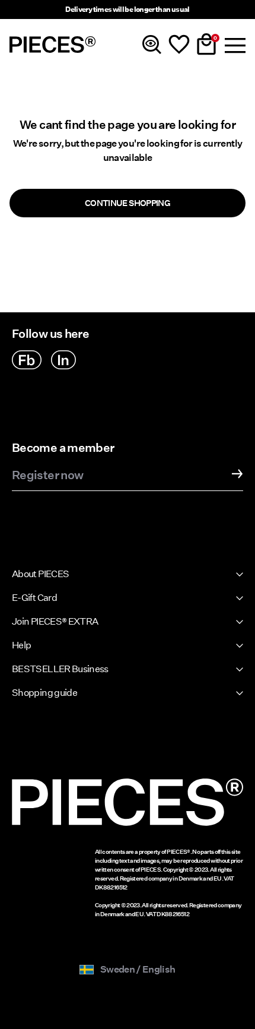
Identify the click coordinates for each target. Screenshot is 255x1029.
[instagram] (63, 359)
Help (21, 645)
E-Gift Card (34, 597)
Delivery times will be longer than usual (127, 9)
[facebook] (27, 359)
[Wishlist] (179, 44)
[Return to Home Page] (52, 44)
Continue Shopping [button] (127, 203)
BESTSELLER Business (60, 669)
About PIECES (40, 574)
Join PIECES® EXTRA (55, 621)
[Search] (152, 44)
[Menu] (234, 44)
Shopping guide (44, 692)
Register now (47, 475)
